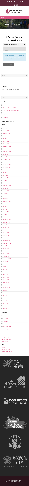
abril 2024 (5, 156)
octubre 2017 (6, 290)
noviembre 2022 (7, 183)
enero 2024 (6, 162)
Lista (6, 50)
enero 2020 (6, 235)
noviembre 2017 (7, 287)
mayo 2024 (6, 154)
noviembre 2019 (7, 238)
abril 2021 (5, 209)
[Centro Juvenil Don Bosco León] (14, 11)
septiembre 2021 (7, 204)
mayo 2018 (6, 272)
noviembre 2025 (7, 133)
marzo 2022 (6, 190)
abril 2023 (5, 175)
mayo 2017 (6, 298)
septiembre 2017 (7, 292)
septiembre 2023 (7, 170)
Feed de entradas (5, 337)
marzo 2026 (6, 130)
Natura (5, 323)
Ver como (6, 48)
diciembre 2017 (7, 285)
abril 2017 (5, 300)
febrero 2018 (6, 279)
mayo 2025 (6, 138)
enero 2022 (6, 196)
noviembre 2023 (7, 164)
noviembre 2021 (7, 201)
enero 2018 (6, 282)
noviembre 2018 (7, 258)
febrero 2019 (6, 256)
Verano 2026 (6, 105)
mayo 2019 (6, 248)
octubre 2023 (6, 167)
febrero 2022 (6, 193)
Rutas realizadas (7, 326)
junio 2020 (5, 224)
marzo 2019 (6, 253)
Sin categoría (6, 329)
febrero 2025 (6, 143)
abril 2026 (5, 128)
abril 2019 (5, 251)
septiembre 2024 (7, 151)
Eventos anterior (8, 64)
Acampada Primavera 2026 (9, 107)
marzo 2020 (6, 232)
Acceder (3, 336)
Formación (5, 321)
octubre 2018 (6, 261)
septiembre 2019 (7, 243)
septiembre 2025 (7, 136)
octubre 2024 (6, 149)
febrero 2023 (6, 180)
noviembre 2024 (7, 146)
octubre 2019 (6, 240)
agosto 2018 (6, 266)
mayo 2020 (6, 227)
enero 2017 (6, 308)
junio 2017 (5, 295)
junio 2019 (5, 245)
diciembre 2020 (7, 217)
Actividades (6, 316)
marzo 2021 (6, 211)
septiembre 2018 (7, 264)
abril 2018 (5, 274)
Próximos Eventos (14, 37)
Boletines (5, 318)
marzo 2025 (6, 141)
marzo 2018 (6, 277)
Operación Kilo (6, 117)
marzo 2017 (6, 303)
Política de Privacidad (19, 481)
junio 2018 (5, 269)
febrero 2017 (6, 306)
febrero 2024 (6, 159)
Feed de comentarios (6, 339)
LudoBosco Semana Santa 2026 (11, 110)
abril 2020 (5, 230)
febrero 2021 (6, 214)
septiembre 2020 (7, 222)
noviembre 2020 (7, 219)
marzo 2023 (6, 177)
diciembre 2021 (7, 198)
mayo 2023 (6, 172)
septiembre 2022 (7, 185)
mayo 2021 (6, 206)
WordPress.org (4, 341)
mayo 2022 (6, 188)
